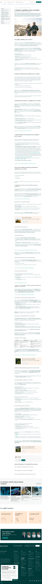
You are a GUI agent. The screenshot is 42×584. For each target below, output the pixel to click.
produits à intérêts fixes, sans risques (35, 152)
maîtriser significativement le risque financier (26, 156)
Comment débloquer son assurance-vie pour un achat (16, 558)
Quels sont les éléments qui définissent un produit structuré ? (31, 575)
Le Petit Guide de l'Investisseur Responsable (38, 563)
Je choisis (9, 579)
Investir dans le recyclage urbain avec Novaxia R (31, 552)
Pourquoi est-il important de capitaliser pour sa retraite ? (4, 12)
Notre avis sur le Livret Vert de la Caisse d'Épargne (24, 554)
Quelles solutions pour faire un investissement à (24, 561)
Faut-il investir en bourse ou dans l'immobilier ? (31, 556)
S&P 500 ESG (36, 558)
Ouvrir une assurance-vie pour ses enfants (16, 554)
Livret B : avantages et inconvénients (23, 552)
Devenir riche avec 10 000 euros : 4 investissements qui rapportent (24, 573)
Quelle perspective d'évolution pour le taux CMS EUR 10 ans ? (31, 562)
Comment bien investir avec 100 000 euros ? (23, 575)
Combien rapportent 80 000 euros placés (31, 560)
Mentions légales (6, 580)
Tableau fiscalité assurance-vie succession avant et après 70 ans (17, 556)
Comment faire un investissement (24, 562)
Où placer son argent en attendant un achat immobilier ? (31, 554)
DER (8, 580)
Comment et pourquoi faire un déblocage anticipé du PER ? (26, 267)
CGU (9, 580)
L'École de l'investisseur (38, 564)
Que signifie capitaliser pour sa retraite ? (5, 10)
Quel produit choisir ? (37, 552)
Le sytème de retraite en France (38, 569)
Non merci (3, 579)
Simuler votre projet (25, 221)
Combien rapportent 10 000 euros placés (31, 565)
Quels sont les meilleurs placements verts (23, 565)
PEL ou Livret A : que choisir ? (23, 555)
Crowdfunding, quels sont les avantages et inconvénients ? (31, 573)
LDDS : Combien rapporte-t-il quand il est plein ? (31, 566)
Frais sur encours (37, 560)
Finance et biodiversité (38, 570)
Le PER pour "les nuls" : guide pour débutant (24, 198)
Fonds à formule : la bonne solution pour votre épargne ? (31, 571)
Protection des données (17, 580)
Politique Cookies (24, 580)
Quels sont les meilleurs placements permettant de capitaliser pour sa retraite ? (5, 19)
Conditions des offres (13, 580)
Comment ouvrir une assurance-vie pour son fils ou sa (17, 561)
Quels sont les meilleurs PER (16, 564)
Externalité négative (37, 559)
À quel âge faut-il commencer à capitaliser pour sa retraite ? (5, 14)
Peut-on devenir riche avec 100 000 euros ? (24, 571)
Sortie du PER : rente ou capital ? (22, 282)
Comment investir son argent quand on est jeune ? (25, 130)
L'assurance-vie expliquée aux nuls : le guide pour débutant (26, 294)
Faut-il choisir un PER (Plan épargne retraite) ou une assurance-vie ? (27, 354)
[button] (2, 583)
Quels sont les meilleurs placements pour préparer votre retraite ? (27, 163)
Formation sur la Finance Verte (38, 567)
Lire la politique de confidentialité (6, 577)
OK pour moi (15, 579)
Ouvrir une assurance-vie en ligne (16, 552)
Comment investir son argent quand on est (23, 569)
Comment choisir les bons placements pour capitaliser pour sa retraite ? (5, 16)
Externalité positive (37, 557)
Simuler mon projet (2, 552)
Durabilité (21, 580)
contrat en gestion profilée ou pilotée (20, 158)
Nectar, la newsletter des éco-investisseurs (38, 566)
